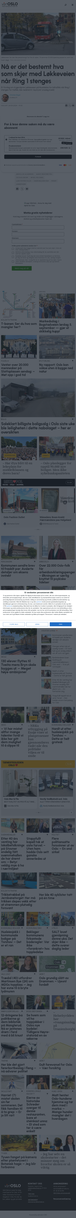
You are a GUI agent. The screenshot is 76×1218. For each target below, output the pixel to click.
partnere (39, 601)
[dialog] (38, 609)
